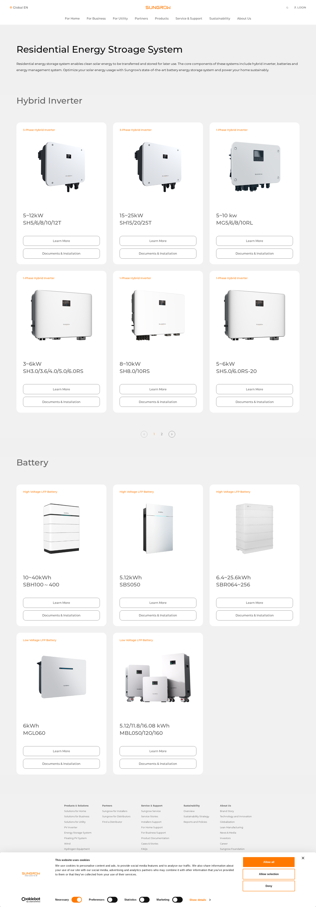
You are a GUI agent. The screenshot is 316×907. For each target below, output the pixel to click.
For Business (96, 18)
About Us (244, 18)
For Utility (120, 18)
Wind (67, 843)
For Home (72, 18)
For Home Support (152, 827)
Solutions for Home (75, 811)
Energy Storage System (77, 832)
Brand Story (227, 811)
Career (224, 843)
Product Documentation (155, 838)
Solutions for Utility (75, 822)
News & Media (228, 832)
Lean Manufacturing (231, 827)
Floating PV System (75, 838)
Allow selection (269, 874)
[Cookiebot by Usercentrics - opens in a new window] (31, 900)
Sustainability (219, 18)
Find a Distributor (112, 822)
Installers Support (151, 822)
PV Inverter (70, 827)
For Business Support (153, 832)
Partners (141, 18)
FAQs (144, 849)
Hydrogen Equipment (77, 849)
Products (162, 18)
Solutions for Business (76, 816)
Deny (269, 885)
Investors (225, 838)
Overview (189, 811)
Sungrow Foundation (232, 849)
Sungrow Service (151, 811)
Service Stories (149, 816)
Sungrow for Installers (114, 811)
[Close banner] (303, 858)
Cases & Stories (149, 843)
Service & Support (189, 18)
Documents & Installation (61, 253)
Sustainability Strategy (196, 816)
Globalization (227, 822)
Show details (197, 899)
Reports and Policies (195, 822)
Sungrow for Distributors (116, 816)
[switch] (112, 900)
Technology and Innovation (236, 816)
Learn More (61, 241)
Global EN (20, 7)
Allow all (268, 862)
